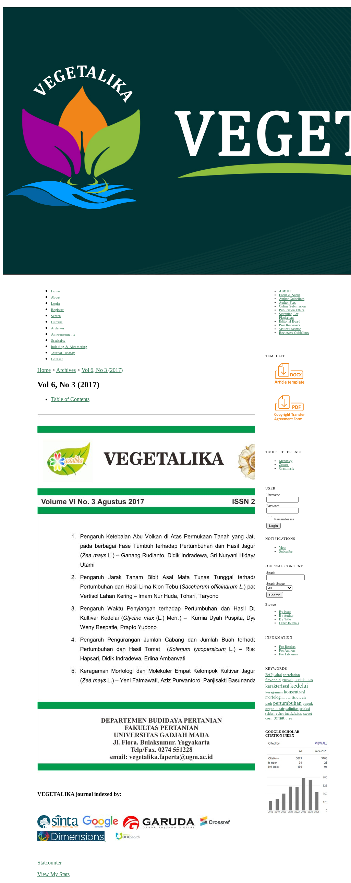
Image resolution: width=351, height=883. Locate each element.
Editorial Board (289, 321)
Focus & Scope (289, 295)
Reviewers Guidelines (294, 333)
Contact (57, 359)
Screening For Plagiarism (288, 315)
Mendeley (285, 461)
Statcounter (49, 863)
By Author (286, 615)
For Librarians (289, 654)
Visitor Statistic (290, 329)
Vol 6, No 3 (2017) (102, 370)
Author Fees (287, 302)
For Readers (287, 647)
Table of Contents (70, 399)
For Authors (287, 650)
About (56, 297)
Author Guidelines (291, 299)
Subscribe (285, 551)
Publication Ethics (291, 310)
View (282, 547)
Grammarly (286, 468)
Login (55, 303)
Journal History (63, 353)
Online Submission (292, 306)
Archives (57, 328)
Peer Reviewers (289, 325)
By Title (285, 619)
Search (56, 316)
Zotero (284, 465)
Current (57, 322)
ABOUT (285, 291)
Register (57, 310)
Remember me (284, 519)
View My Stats (53, 874)
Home (55, 291)
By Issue (285, 612)
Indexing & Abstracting (69, 347)
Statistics (58, 340)
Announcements (63, 334)
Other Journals (289, 623)
